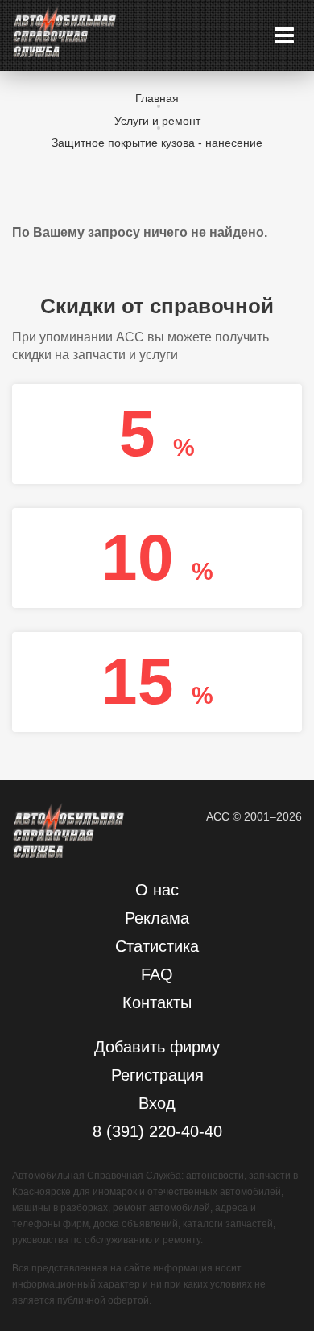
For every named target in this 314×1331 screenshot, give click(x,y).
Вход (157, 1103)
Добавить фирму (157, 1047)
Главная (157, 98)
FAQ (157, 974)
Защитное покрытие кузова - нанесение (157, 142)
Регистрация (157, 1075)
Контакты (157, 1002)
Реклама (157, 918)
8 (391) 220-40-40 (157, 1131)
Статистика (157, 946)
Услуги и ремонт (157, 120)
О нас (157, 890)
